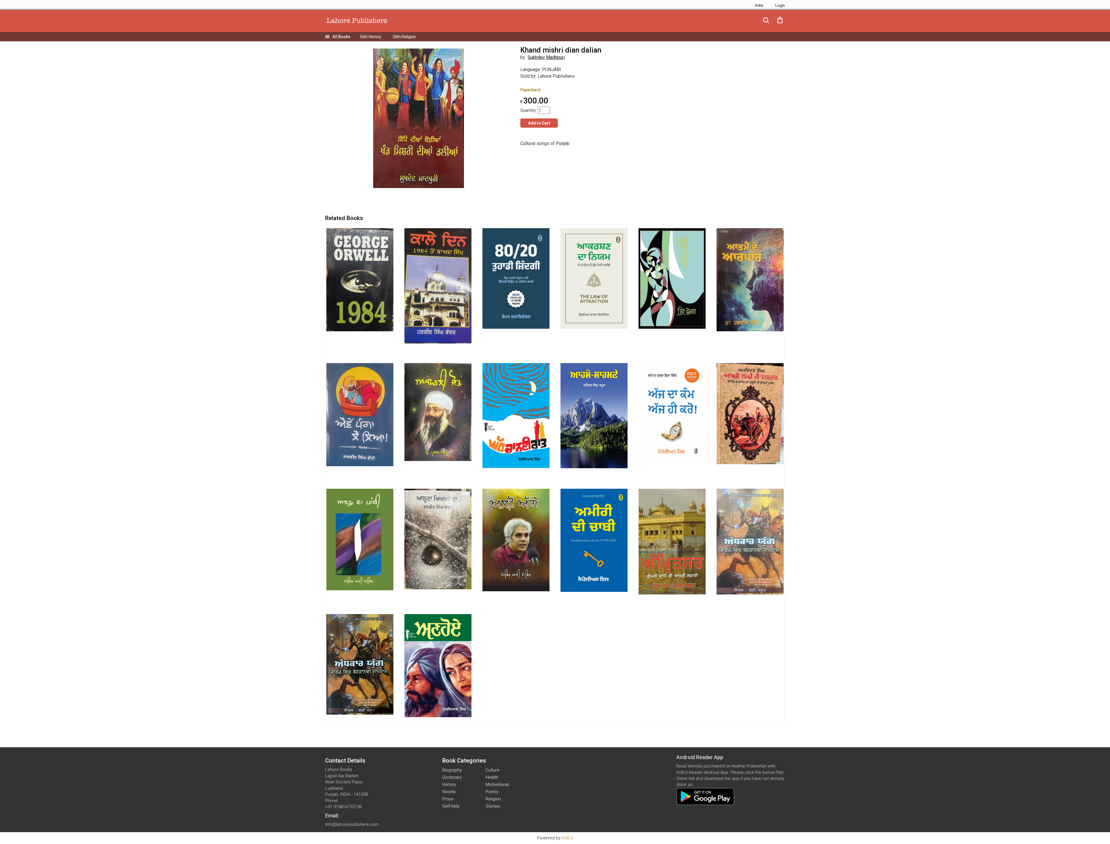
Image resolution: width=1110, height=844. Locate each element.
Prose (448, 799)
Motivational (497, 784)
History (449, 784)
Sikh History (370, 36)
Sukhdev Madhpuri (546, 57)
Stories (493, 806)
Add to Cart (539, 123)
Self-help (451, 806)
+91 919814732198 (343, 806)
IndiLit (567, 838)
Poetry (492, 791)
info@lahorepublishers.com (352, 824)
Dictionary (452, 777)
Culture (493, 770)
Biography (452, 770)
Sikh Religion (404, 36)
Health (492, 777)
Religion (493, 799)
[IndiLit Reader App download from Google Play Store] (705, 796)
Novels (449, 791)
